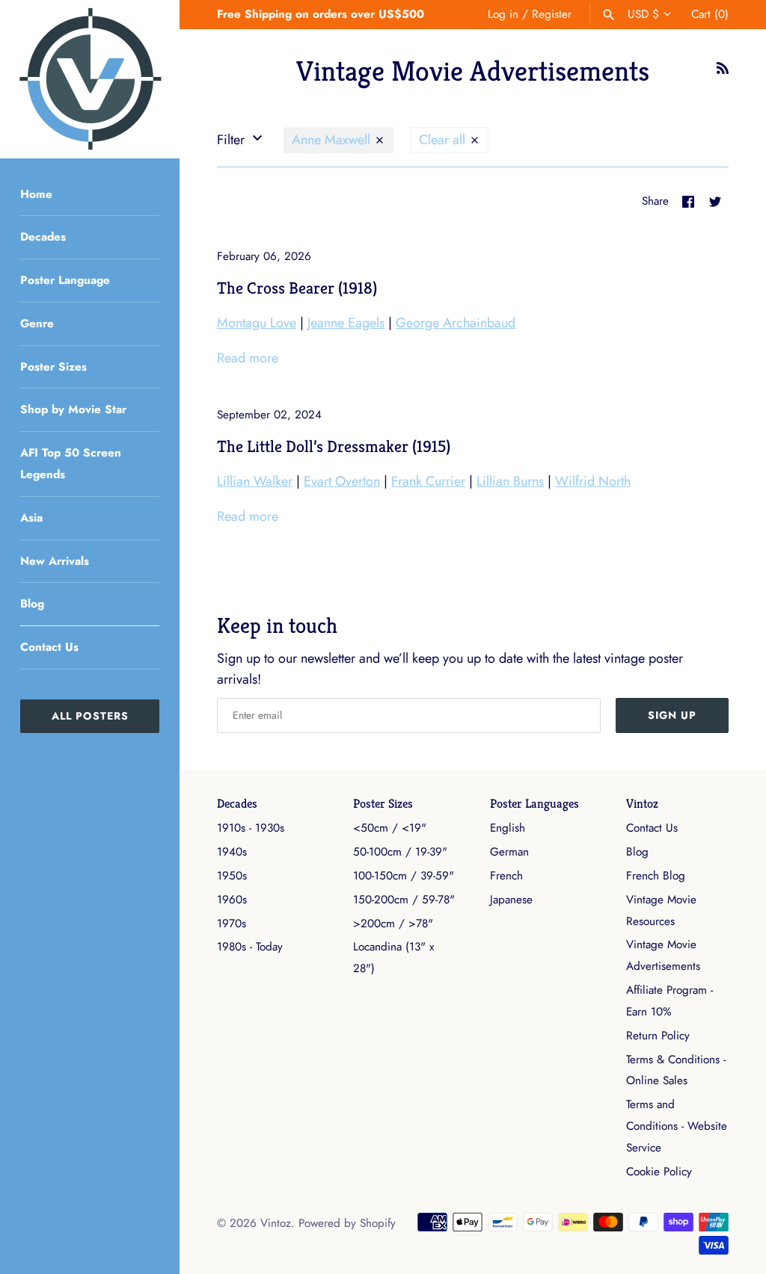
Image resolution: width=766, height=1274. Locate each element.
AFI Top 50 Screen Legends (70, 464)
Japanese (511, 899)
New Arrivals (54, 561)
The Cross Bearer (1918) (297, 287)
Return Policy (658, 1035)
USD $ (643, 14)
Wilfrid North (593, 481)
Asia (31, 518)
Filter (232, 139)
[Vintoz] (90, 79)
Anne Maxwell (333, 139)
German (509, 852)
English (507, 828)
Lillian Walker (254, 481)
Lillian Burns (510, 481)
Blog (32, 604)
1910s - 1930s (250, 828)
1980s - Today (250, 947)
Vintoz (642, 803)
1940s (232, 852)
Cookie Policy (659, 1171)
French (506, 876)
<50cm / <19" (389, 828)
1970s (231, 923)
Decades (43, 237)
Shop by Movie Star (73, 409)
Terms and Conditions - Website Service (676, 1126)
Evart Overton (342, 481)
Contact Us (49, 647)
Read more (247, 358)
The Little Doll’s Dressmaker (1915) (333, 446)
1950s (232, 876)
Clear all (444, 139)
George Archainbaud (455, 323)
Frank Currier (428, 481)
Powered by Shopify (347, 1223)
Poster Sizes (53, 367)
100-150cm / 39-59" (403, 876)
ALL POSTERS (90, 715)
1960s (232, 899)
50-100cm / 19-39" (400, 852)
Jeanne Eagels (345, 323)
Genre (37, 323)
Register (552, 14)
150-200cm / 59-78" (404, 899)
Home (36, 194)
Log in (503, 14)
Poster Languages (534, 803)
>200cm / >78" (393, 923)
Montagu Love (256, 323)
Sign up (672, 715)
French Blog (655, 876)
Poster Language (65, 280)
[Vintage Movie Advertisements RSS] (723, 72)
